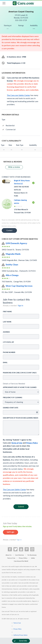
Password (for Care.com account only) (20, 373)
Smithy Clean (12, 265)
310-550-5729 (21, 20)
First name (7, 312)
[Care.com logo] (22, 3)
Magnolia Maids (13, 254)
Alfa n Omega (12, 275)
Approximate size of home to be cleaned (20, 387)
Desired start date (10, 408)
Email (5, 362)
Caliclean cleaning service (20, 201)
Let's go (10, 532)
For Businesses (32, 555)
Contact (9, 230)
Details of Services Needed (14, 383)
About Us (8, 555)
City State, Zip (8, 342)
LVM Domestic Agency (16, 243)
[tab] (21, 383)
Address (6, 332)
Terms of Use (16, 443)
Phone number (9, 352)
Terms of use (17, 623)
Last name (7, 322)
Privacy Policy (32, 443)
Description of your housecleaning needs (20, 418)
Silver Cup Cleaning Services (19, 286)
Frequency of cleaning (12, 397)
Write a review (14, 167)
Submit (21, 507)
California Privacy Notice (20, 635)
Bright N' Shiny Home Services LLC (22, 182)
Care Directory (19, 555)
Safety (33, 558)
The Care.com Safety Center (14, 490)
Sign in (20, 306)
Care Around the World (21, 561)
